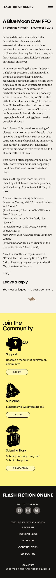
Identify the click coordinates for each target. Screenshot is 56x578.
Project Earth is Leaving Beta (20, 258)
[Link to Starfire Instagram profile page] (28, 510)
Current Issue (28, 534)
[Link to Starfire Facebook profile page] (19, 510)
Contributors (28, 547)
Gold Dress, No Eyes (34, 226)
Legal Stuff (28, 565)
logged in (23, 290)
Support (17, 372)
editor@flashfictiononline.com (28, 522)
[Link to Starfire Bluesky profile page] (36, 510)
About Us (28, 527)
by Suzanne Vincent (15, 28)
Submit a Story (20, 468)
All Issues (28, 540)
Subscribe (18, 414)
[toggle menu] (50, 7)
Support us (28, 554)
